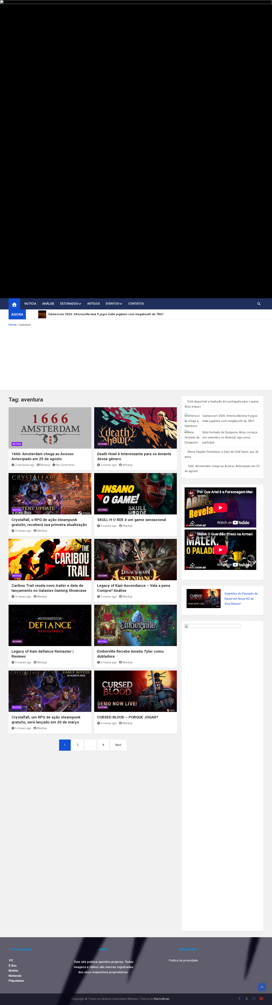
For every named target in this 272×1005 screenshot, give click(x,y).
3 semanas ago (24, 465)
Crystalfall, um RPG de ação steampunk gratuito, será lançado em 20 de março (46, 719)
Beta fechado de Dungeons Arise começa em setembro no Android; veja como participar (230, 437)
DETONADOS (69, 303)
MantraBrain (161, 999)
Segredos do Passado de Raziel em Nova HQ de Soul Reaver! (241, 599)
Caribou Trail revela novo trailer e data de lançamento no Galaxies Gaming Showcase (49, 588)
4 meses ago (109, 525)
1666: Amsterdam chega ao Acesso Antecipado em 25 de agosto (42, 456)
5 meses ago (109, 596)
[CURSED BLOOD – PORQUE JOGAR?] (135, 691)
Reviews (102, 444)
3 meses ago (109, 465)
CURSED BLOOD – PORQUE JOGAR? (127, 717)
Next (118, 745)
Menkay (45, 465)
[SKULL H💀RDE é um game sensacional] (135, 493)
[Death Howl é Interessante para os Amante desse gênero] (135, 428)
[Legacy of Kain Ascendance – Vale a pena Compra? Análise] (135, 559)
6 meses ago (109, 662)
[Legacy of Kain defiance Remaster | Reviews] (50, 625)
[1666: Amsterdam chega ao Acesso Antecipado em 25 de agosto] (50, 428)
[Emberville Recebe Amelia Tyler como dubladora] (135, 625)
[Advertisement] (136, 357)
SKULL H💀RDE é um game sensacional (131, 519)
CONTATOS (136, 303)
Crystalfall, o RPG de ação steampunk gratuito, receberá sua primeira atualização (49, 522)
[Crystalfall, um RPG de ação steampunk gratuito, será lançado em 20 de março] (50, 691)
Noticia (30, 303)
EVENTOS (112, 303)
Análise (48, 303)
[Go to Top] (262, 987)
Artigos (93, 303)
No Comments (65, 465)
